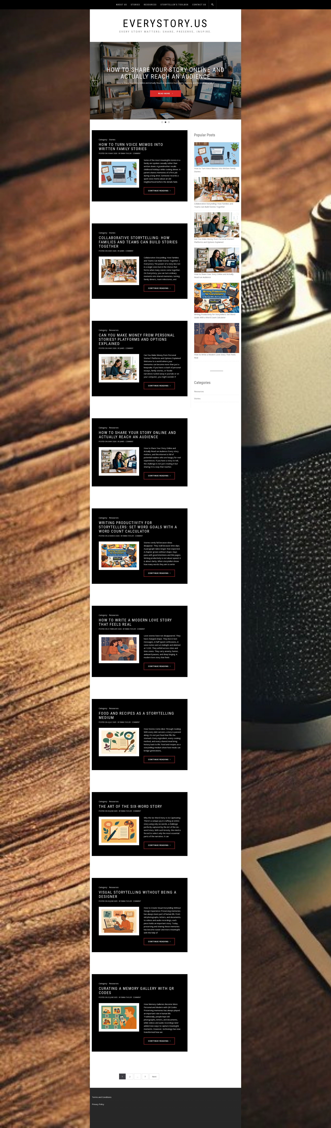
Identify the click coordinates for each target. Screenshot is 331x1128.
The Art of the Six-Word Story (130, 806)
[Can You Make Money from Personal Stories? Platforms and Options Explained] (119, 368)
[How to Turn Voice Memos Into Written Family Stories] (119, 173)
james (122, 251)
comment (137, 153)
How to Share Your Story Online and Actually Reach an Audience (137, 434)
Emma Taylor (126, 153)
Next (154, 1076)
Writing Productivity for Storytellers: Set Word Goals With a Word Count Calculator (138, 526)
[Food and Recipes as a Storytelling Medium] (119, 742)
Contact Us (199, 4)
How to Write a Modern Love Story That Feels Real (135, 622)
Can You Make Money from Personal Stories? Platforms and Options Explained (137, 339)
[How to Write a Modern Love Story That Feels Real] (119, 649)
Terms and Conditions (101, 1097)
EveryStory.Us (165, 23)
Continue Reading (158, 190)
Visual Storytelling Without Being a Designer (137, 894)
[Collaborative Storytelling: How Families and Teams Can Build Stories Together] (119, 271)
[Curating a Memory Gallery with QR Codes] (119, 1017)
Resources (150, 4)
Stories (135, 4)
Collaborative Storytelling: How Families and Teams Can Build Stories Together (138, 242)
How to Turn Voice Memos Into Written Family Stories (131, 146)
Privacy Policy (98, 1104)
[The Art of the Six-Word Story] (119, 831)
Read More (164, 97)
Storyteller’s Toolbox (175, 4)
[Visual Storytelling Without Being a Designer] (119, 921)
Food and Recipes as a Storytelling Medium (136, 715)
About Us (121, 4)
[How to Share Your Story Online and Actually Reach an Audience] (119, 461)
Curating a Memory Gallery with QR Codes (136, 990)
